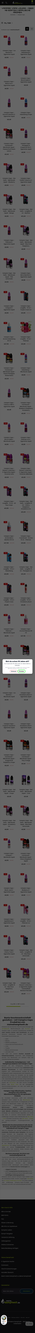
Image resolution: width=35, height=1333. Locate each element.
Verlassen (13, 671)
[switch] (4, 1323)
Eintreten (21, 671)
